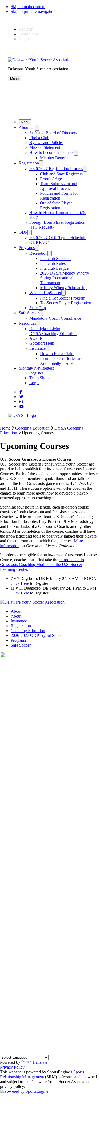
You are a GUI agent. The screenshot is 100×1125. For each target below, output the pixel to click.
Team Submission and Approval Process (58, 186)
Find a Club (39, 137)
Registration (29, 163)
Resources (27, 323)
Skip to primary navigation (33, 11)
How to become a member (51, 152)
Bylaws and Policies (46, 142)
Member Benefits (54, 158)
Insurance (37, 348)
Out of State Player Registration (56, 205)
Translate (39, 1062)
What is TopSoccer (45, 292)
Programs (27, 247)
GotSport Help (41, 343)
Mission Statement (44, 147)
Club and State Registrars (61, 174)
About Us (27, 127)
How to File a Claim (57, 353)
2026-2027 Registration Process (56, 168)
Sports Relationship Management (42, 1074)
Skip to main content (28, 6)
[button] (14, 78)
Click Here (20, 583)
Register (26, 29)
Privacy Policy (12, 1067)
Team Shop (28, 34)
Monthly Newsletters (36, 368)
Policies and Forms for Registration (59, 195)
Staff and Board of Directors (53, 133)
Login (24, 39)
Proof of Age (51, 178)
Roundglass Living (45, 328)
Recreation (38, 253)
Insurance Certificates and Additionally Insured (61, 361)
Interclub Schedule (55, 258)
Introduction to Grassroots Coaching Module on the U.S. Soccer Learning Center (42, 564)
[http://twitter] (21, 397)
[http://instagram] (21, 402)
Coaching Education (28, 630)
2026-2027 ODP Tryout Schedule (57, 237)
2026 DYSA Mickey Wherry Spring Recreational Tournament (64, 278)
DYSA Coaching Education (53, 333)
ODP (23, 232)
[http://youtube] (21, 407)
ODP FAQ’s (39, 242)
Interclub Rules (53, 263)
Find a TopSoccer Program (62, 298)
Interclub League (54, 268)
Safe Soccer (29, 313)
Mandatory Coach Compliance (55, 318)
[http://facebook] (20, 392)
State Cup (37, 307)
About (16, 611)
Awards (35, 338)
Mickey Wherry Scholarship (63, 287)
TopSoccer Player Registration (65, 303)
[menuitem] (7, 428)
